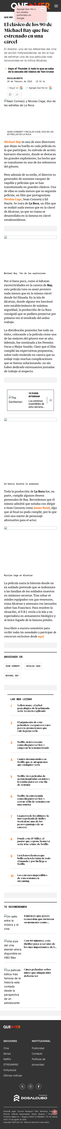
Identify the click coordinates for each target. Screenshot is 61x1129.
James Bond (42, 508)
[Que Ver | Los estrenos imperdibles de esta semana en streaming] (50, 400)
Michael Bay (12, 676)
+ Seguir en (13, 88)
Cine (6, 1048)
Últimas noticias (12, 1075)
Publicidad (38, 1048)
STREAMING (10, 1064)
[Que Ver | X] (22, 1086)
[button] (56, 6)
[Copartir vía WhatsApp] (10, 94)
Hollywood (9, 1070)
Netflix (7, 1059)
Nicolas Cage (13, 199)
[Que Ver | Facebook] (38, 1086)
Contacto (37, 1053)
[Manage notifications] (54, 1112)
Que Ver (8, 17)
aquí (41, 636)
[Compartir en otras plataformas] (17, 94)
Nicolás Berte (15, 78)
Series (7, 1053)
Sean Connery (13, 666)
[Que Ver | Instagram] (30, 1086)
